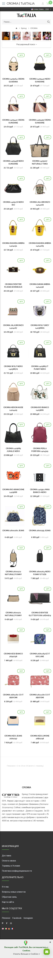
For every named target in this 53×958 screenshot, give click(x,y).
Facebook (16, 918)
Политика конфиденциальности (17, 871)
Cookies (26, 950)
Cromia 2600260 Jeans (13, 531)
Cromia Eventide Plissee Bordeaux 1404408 (13, 287)
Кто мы (5, 887)
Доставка (6, 856)
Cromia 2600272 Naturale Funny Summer (13, 574)
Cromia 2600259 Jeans (40, 531)
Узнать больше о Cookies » (26, 954)
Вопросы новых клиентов (14, 892)
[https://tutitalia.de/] (9, 928)
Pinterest (6, 918)
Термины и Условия (11, 866)
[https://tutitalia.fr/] (12, 928)
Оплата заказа (9, 861)
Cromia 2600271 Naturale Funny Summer (13, 615)
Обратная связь (9, 897)
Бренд (24, 28)
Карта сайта (8, 902)
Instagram (28, 918)
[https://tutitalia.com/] (3, 928)
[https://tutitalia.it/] (6, 928)
